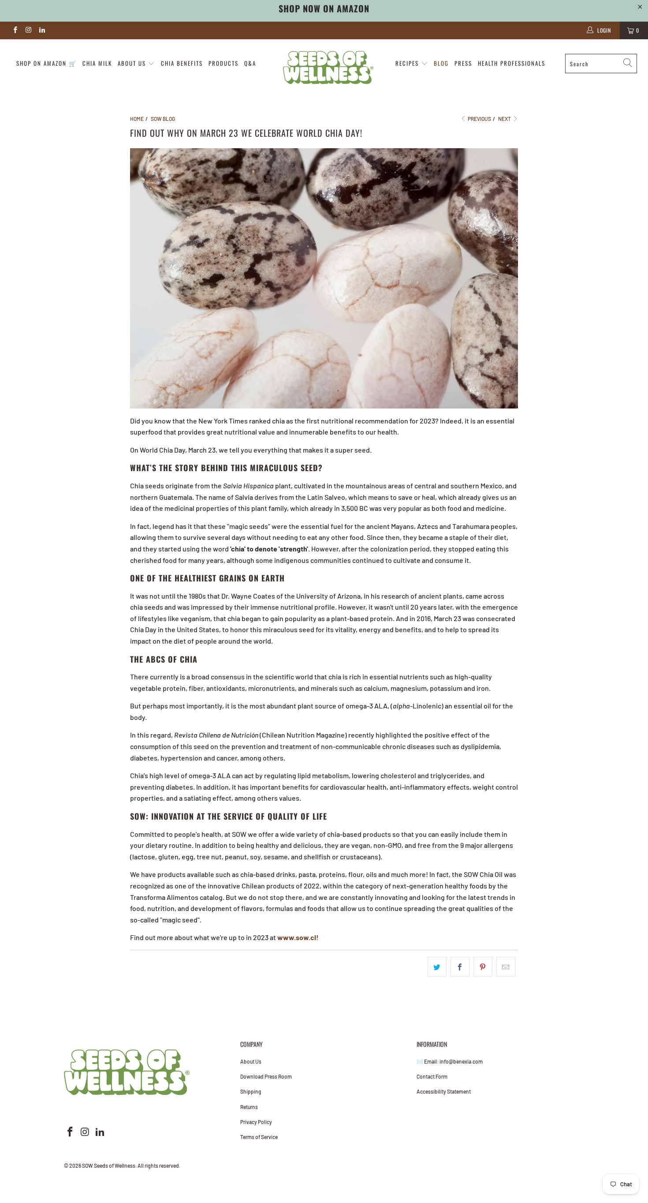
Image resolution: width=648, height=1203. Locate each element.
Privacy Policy (256, 1122)
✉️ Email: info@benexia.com (450, 1061)
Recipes (408, 63)
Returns (249, 1107)
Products (223, 63)
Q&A (250, 63)
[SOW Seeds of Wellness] (328, 67)
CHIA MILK (97, 63)
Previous (479, 119)
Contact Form (432, 1076)
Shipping (250, 1091)
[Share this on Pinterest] (482, 967)
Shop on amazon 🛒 (46, 63)
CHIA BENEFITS (182, 63)
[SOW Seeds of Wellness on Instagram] (28, 30)
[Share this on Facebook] (460, 967)
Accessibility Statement (444, 1091)
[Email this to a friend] (505, 967)
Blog (441, 63)
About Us (250, 1061)
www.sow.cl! (298, 937)
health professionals (511, 63)
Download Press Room (266, 1076)
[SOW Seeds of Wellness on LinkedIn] (41, 30)
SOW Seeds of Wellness (108, 1165)
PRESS (463, 63)
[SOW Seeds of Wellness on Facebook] (15, 30)
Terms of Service (259, 1137)
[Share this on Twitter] (437, 967)
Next (505, 119)
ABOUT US (133, 63)
